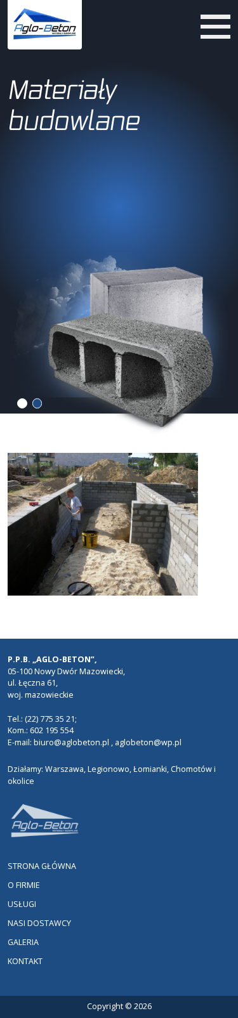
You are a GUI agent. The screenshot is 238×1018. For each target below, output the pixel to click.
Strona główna (42, 866)
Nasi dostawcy (39, 923)
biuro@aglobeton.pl (71, 742)
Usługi (22, 904)
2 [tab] (37, 403)
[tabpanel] (119, 198)
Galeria (23, 942)
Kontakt (25, 961)
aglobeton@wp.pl (148, 742)
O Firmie (24, 885)
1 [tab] (22, 403)
